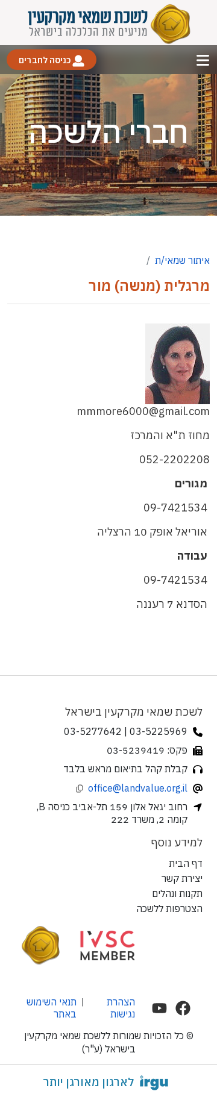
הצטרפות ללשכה (169, 908)
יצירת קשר (182, 878)
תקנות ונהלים (177, 893)
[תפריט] (202, 60)
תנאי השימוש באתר (52, 1008)
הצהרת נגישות (121, 1008)
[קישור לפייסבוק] (182, 1008)
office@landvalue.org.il (137, 788)
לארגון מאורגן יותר (88, 1082)
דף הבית (186, 863)
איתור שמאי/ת (182, 260)
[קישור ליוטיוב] (159, 1008)
